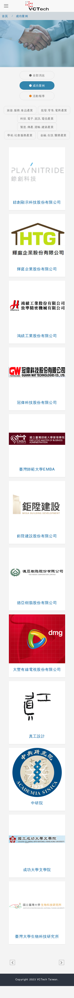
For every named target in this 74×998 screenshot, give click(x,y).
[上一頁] (12, 962)
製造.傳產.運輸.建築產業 (37, 127)
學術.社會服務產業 (20, 135)
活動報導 (39, 96)
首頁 (5, 16)
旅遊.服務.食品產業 (20, 110)
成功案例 (39, 85)
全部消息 (39, 75)
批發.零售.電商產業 (54, 110)
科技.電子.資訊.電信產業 (37, 118)
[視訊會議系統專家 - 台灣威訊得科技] (37, 6)
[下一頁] (61, 962)
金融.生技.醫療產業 (53, 135)
